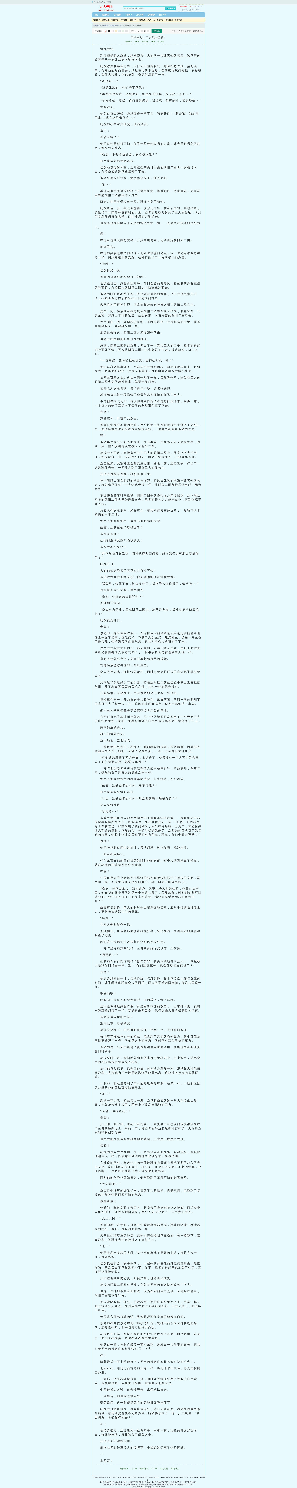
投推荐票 (128, 41)
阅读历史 (105, 15)
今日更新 (117, 15)
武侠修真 (105, 20)
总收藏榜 (151, 15)
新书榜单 (162, 15)
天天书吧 (106, 6)
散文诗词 (169, 20)
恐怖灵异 (160, 20)
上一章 (136, 41)
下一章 (152, 41)
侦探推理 (132, 20)
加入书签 (160, 41)
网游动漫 (142, 20)
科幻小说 (151, 20)
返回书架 (175, 1469)
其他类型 (178, 20)
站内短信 (199, 7)
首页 (96, 15)
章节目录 (144, 41)
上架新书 (128, 15)
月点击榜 (139, 15)
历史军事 (123, 20)
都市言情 (114, 20)
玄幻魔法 (96, 20)
